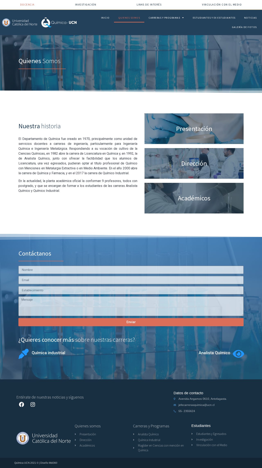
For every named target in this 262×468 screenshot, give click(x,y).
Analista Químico (214, 352)
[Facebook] (21, 404)
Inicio (105, 17)
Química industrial (48, 352)
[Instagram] (33, 404)
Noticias (250, 17)
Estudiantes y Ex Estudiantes (214, 17)
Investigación (85, 4)
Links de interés (149, 4)
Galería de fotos (244, 27)
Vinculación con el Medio (222, 4)
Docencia (27, 4)
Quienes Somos (129, 17)
